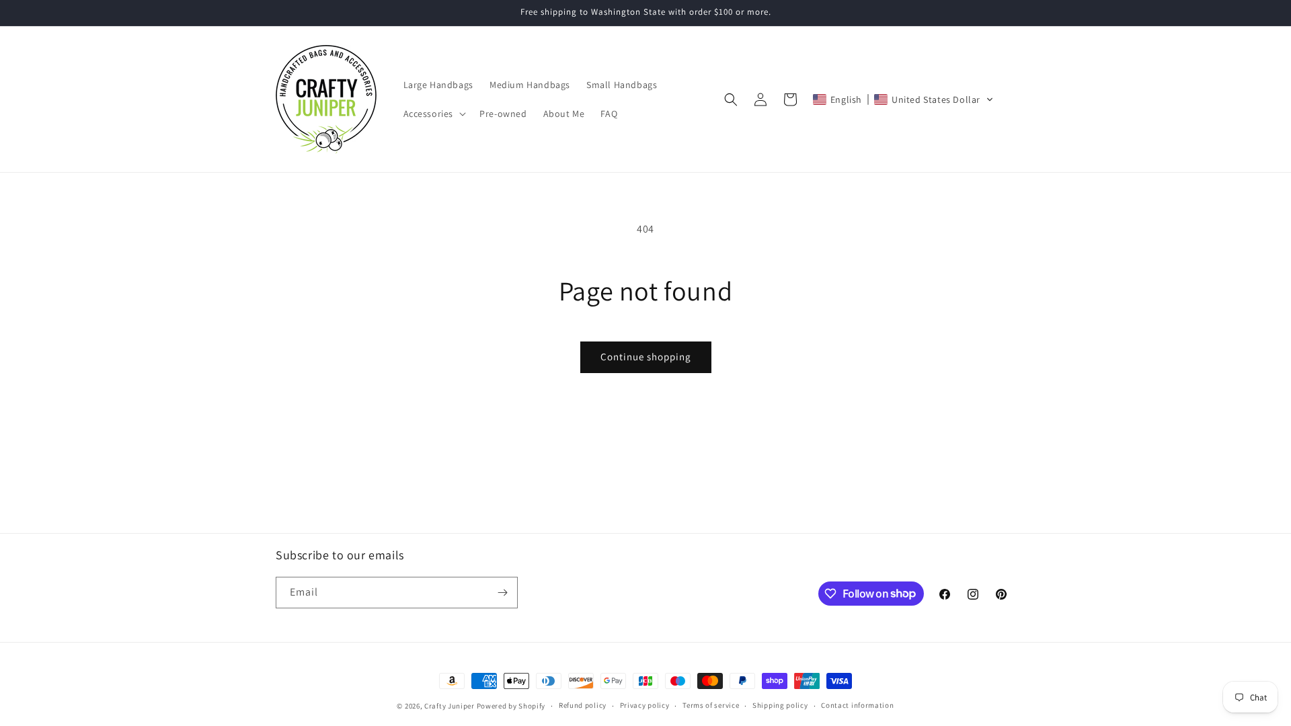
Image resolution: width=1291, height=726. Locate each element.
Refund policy (583, 705)
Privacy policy (645, 705)
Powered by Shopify (511, 706)
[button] (433, 113)
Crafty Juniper (449, 706)
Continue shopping (645, 356)
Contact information (857, 705)
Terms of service (710, 705)
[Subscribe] (502, 592)
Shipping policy (780, 705)
